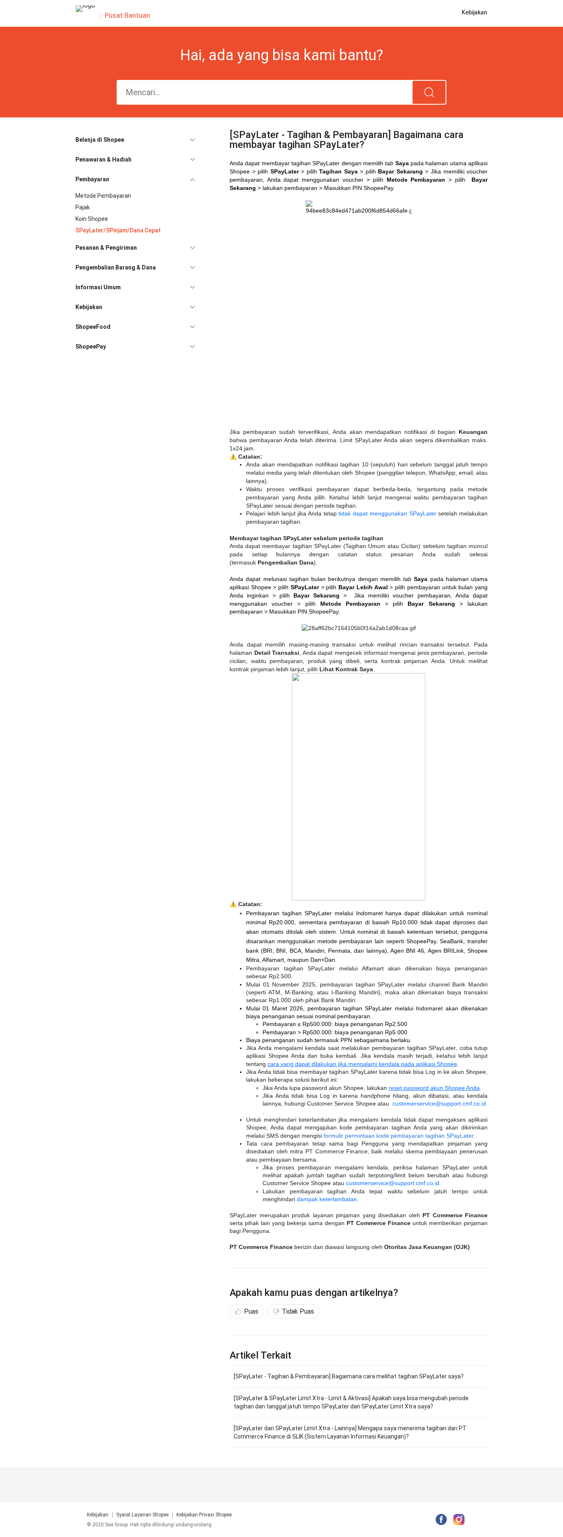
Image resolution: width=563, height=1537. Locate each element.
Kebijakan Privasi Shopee (204, 1515)
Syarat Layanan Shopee (142, 1515)
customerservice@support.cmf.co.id (392, 1183)
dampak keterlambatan (327, 1199)
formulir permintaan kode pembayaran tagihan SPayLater (398, 1135)
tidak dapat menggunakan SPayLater (387, 513)
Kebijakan (97, 1515)
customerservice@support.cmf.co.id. (440, 1103)
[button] (135, 140)
